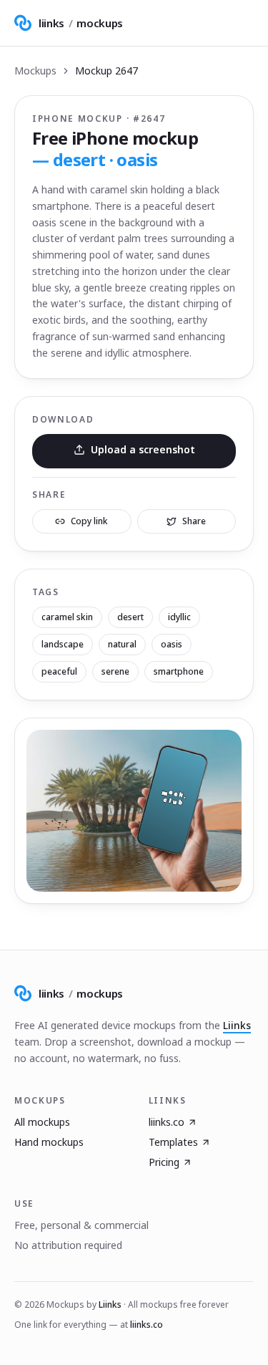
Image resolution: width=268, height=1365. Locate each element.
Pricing (164, 1162)
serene (115, 671)
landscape (62, 644)
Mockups (35, 70)
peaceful (59, 671)
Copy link (89, 521)
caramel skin (67, 617)
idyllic (179, 617)
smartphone (179, 671)
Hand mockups (49, 1142)
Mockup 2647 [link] (106, 70)
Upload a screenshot (143, 449)
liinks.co (166, 1122)
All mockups (42, 1122)
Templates (173, 1142)
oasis (171, 644)
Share (194, 521)
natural (122, 644)
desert (130, 617)
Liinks (237, 1025)
